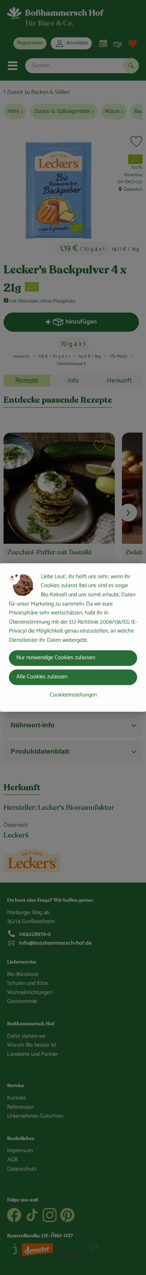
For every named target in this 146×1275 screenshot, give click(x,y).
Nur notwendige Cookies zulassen (55, 657)
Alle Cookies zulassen (41, 677)
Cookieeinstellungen (73, 695)
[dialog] (73, 637)
